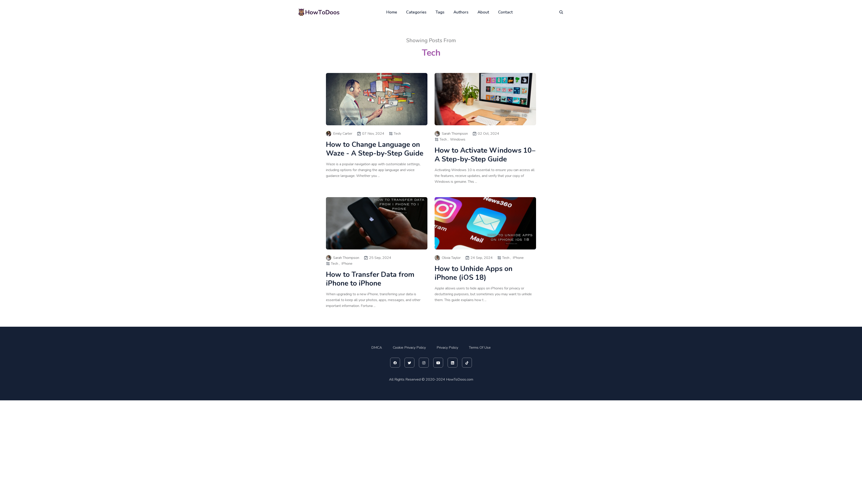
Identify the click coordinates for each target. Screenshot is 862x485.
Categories (416, 12)
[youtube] (438, 363)
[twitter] (409, 363)
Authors (460, 12)
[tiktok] (467, 363)
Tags (439, 12)
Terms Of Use (480, 347)
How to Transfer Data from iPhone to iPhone (370, 279)
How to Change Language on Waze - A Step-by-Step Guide (374, 149)
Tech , (444, 139)
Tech (397, 133)
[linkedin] (452, 363)
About (483, 12)
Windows (457, 139)
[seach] (561, 12)
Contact (505, 12)
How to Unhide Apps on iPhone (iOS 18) (473, 273)
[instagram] (424, 363)
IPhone (346, 263)
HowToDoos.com (459, 379)
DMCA (376, 347)
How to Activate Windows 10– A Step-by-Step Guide (485, 154)
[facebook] (395, 363)
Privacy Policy (447, 347)
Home (391, 12)
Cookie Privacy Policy (409, 347)
